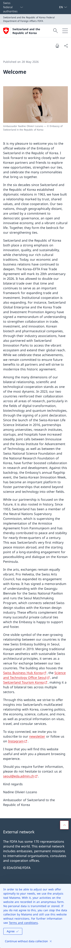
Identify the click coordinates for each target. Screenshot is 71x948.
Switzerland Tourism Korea (23, 682)
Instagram (16, 741)
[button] (64, 825)
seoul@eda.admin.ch (18, 776)
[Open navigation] (65, 31)
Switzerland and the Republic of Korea (26, 31)
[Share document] (66, 45)
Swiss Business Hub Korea (23, 673)
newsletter (37, 736)
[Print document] (57, 45)
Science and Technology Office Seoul (34, 675)
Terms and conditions (23, 923)
